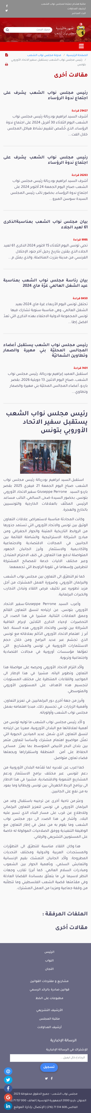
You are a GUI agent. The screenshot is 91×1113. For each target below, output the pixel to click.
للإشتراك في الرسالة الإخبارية (67, 1049)
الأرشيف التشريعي (49, 1010)
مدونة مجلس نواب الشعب (44, 55)
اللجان (49, 969)
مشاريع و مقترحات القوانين (49, 981)
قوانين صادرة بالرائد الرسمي (49, 990)
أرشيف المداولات (76, 9)
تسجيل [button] (49, 1067)
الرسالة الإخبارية (63, 1041)
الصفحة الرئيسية (77, 55)
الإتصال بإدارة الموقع (29, 1107)
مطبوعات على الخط (49, 998)
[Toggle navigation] (81, 46)
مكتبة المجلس (49, 1019)
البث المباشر (79, 13)
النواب (49, 961)
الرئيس (49, 952)
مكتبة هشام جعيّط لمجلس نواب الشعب (63, 4)
